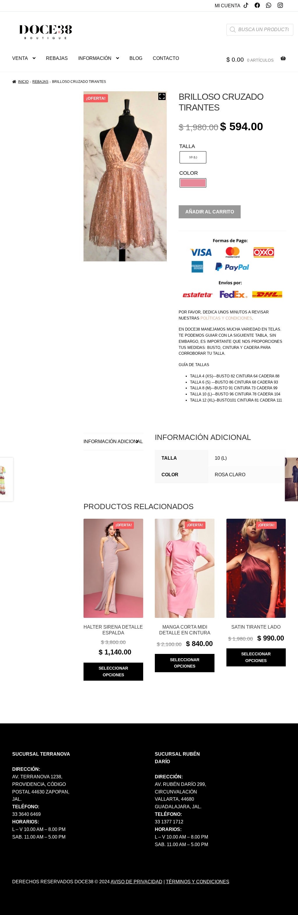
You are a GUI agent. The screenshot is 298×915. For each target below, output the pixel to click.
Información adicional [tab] (113, 441)
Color (188, 173)
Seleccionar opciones (113, 671)
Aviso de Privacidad (136, 881)
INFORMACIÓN (94, 58)
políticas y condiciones (226, 318)
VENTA (20, 58)
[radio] (193, 157)
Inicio (23, 82)
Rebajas (40, 82)
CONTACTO (166, 58)
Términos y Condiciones (197, 881)
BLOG (136, 58)
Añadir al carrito (209, 211)
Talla (187, 146)
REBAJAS (57, 58)
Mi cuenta (227, 5)
